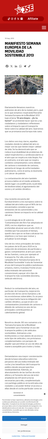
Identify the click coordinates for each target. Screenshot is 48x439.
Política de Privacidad (28, 436)
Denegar (24, 425)
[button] (45, 394)
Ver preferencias (24, 431)
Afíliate (33, 18)
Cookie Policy (16, 436)
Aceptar (24, 418)
